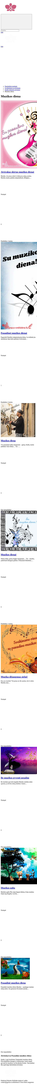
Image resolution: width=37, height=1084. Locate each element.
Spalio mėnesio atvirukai (12, 90)
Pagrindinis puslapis (11, 86)
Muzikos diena (8, 440)
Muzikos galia (8, 888)
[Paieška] (16, 21)
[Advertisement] (18, 65)
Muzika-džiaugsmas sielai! (14, 677)
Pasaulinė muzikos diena (13, 983)
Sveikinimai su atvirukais (12, 88)
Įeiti (2, 46)
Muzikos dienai (8, 554)
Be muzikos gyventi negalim (15, 778)
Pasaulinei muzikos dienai (14, 333)
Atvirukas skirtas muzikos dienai (17, 172)
